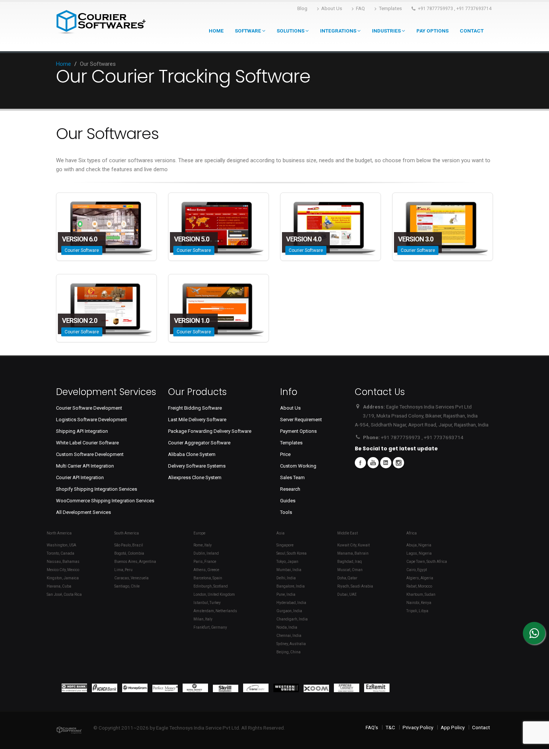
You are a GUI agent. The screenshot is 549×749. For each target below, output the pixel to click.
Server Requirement (301, 419)
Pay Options (432, 31)
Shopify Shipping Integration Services (96, 489)
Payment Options (298, 431)
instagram (398, 462)
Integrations (338, 31)
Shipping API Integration (82, 431)
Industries (387, 31)
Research (290, 489)
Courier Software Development (89, 408)
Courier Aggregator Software (199, 443)
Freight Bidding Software (195, 408)
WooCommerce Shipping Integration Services (105, 500)
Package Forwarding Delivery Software (209, 431)
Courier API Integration (80, 477)
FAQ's (372, 727)
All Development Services (83, 512)
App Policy (453, 727)
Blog (302, 8)
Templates (390, 8)
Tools (286, 512)
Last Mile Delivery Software (197, 419)
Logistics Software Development (91, 419)
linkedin (385, 462)
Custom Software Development (90, 454)
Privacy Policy (418, 727)
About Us (331, 8)
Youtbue (373, 462)
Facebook (360, 462)
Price (285, 454)
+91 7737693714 (473, 8)
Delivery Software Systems (197, 466)
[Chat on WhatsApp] (534, 633)
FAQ (360, 8)
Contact (472, 31)
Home (216, 31)
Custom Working (298, 466)
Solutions (291, 31)
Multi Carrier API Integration (85, 466)
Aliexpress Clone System (194, 477)
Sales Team (292, 477)
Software (248, 31)
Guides (287, 500)
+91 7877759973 (435, 8)
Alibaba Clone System (191, 454)
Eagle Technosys (174, 728)
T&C (390, 727)
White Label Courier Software (87, 443)
